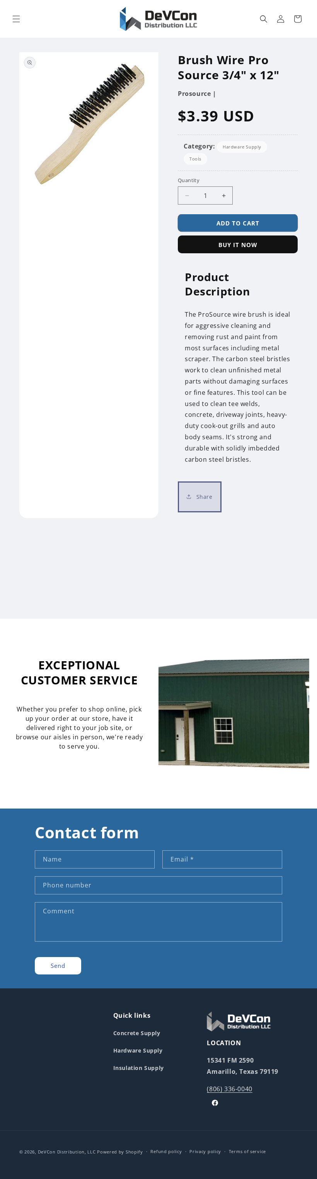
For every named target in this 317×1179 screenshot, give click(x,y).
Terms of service (247, 1151)
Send (58, 965)
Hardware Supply (242, 147)
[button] (16, 18)
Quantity (188, 180)
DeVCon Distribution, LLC (67, 1152)
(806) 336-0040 (229, 1089)
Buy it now (237, 245)
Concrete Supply (136, 1033)
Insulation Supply (138, 1068)
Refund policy (166, 1151)
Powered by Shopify (120, 1152)
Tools (195, 159)
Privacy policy (205, 1151)
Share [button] (203, 496)
